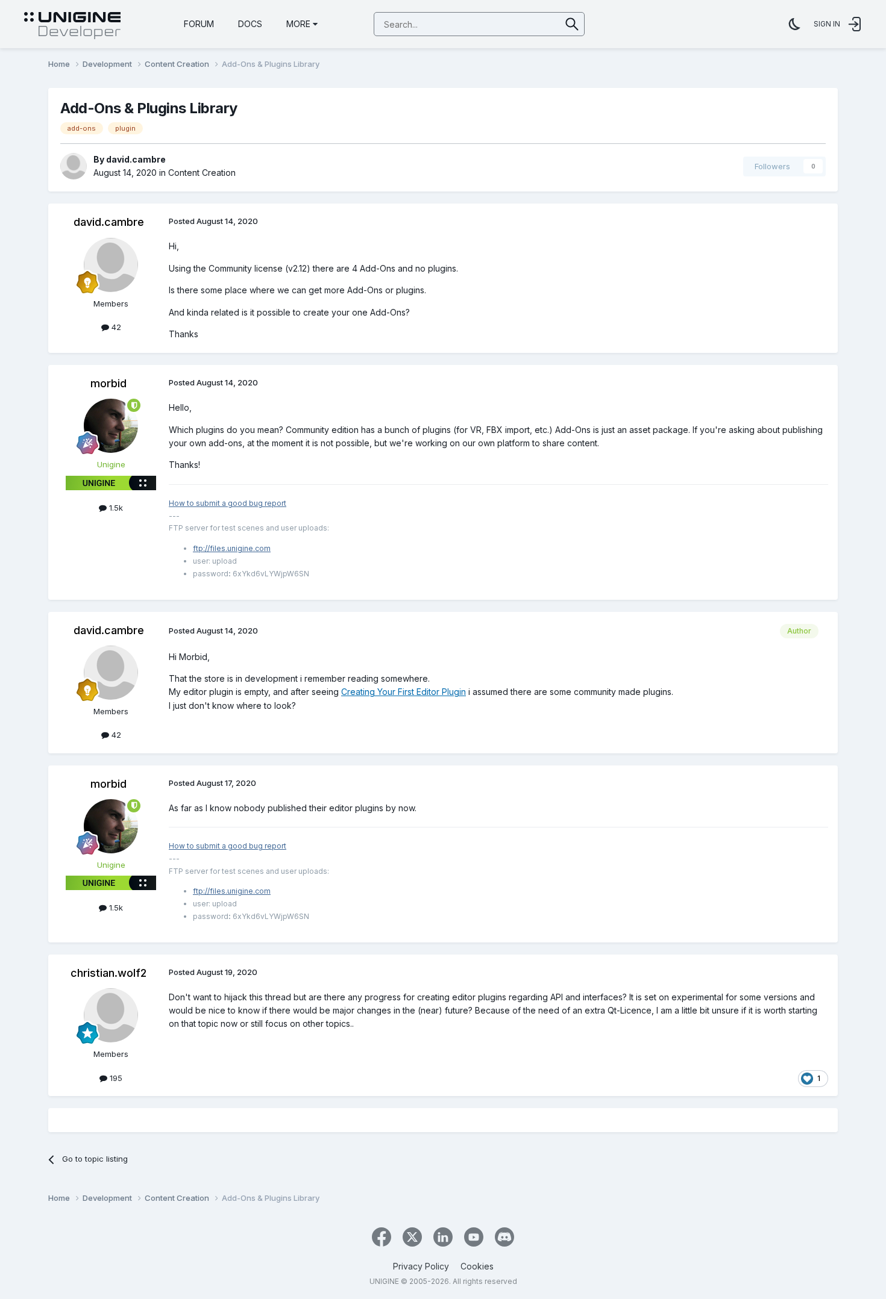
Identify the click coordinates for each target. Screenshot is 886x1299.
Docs (250, 24)
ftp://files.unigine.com (232, 548)
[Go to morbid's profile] (111, 426)
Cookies (477, 1266)
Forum (199, 24)
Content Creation (202, 172)
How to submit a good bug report (227, 503)
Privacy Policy (421, 1266)
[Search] (572, 24)
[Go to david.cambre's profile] (73, 166)
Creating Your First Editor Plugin (403, 692)
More (298, 24)
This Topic (525, 23)
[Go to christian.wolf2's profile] (111, 1015)
